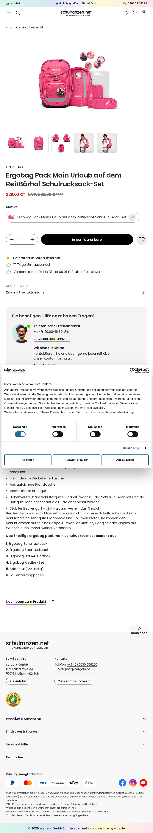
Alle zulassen (125, 459)
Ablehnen (28, 459)
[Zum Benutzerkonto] (144, 13)
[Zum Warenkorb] (135, 13)
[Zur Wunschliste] (126, 13)
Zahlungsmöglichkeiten (24, 774)
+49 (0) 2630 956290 (82, 664)
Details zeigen (132, 448)
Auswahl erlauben (76, 459)
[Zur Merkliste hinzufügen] (141, 239)
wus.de (119, 828)
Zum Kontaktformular (74, 681)
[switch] (57, 434)
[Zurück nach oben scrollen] (51, 601)
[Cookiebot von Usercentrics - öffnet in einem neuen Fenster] (132, 370)
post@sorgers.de (77, 669)
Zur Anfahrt (18, 681)
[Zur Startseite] (76, 12)
